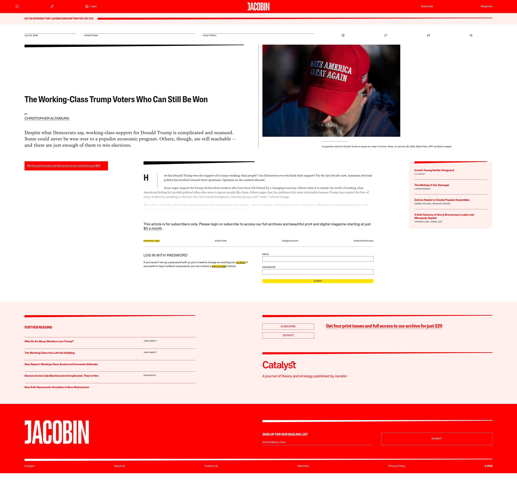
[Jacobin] (258, 6)
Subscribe (427, 6)
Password (269, 267)
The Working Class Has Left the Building (50, 353)
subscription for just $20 (77, 18)
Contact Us (211, 466)
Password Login (152, 241)
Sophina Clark (421, 222)
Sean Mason (150, 375)
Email (265, 254)
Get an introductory (38, 18)
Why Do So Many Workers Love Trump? (49, 341)
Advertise (303, 466)
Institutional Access (363, 241)
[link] (91, 6)
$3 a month (153, 229)
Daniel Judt (436, 222)
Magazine (486, 6)
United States (91, 35)
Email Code (221, 241)
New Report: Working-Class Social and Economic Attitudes (61, 364)
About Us (119, 466)
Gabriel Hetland (422, 204)
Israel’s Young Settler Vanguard (434, 170)
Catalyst (30, 466)
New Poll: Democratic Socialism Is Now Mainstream (57, 387)
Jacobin (56, 18)
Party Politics (209, 35)
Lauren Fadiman (422, 189)
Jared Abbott (150, 341)
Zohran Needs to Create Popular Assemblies (442, 200)
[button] (17, 6)
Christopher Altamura (47, 119)
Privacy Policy (396, 466)
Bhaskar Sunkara (441, 204)
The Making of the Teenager (431, 185)
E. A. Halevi (419, 174)
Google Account (290, 241)
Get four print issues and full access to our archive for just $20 (63, 166)
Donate (288, 335)
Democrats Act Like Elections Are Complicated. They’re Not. (62, 376)
